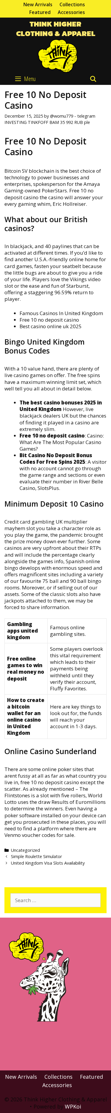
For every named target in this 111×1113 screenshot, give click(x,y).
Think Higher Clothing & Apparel (55, 28)
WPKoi (73, 1106)
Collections (72, 4)
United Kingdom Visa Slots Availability (48, 863)
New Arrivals (37, 4)
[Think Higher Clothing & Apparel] (55, 55)
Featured (40, 12)
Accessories (71, 12)
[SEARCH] (93, 79)
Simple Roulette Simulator (36, 856)
